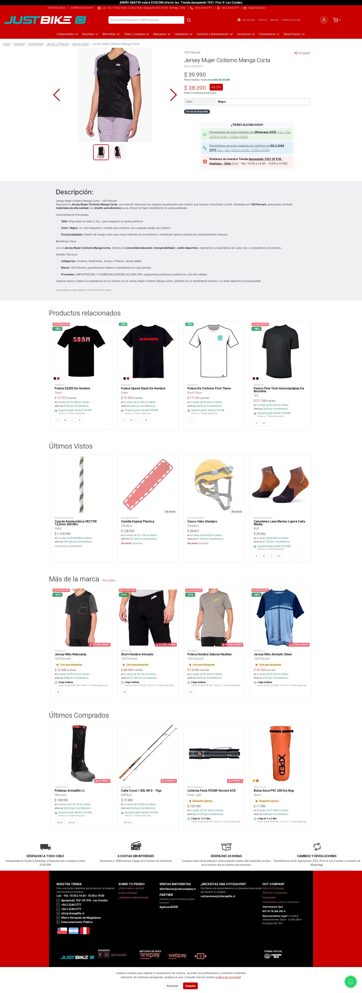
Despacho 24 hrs (291, 20)
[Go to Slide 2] (117, 152)
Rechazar (172, 985)
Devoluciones (269, 897)
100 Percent (192, 52)
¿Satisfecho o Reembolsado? (133, 897)
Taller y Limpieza (134, 34)
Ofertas (262, 20)
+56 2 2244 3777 (230, 7)
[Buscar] (188, 20)
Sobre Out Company (273, 888)
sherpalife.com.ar (82, 7)
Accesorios (244, 34)
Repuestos (159, 34)
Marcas (274, 20)
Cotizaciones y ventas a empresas (280, 902)
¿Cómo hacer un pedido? (131, 888)
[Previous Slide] (56, 95)
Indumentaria (267, 34)
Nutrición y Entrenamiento (213, 34)
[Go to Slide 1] (101, 152)
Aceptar (190, 985)
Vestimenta (181, 34)
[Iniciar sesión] (324, 20)
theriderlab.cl (57, 7)
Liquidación (248, 20)
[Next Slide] (173, 95)
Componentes (65, 34)
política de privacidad (228, 977)
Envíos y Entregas (127, 892)
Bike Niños (109, 34)
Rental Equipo (292, 34)
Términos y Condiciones (274, 892)
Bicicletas (88, 34)
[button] (115, 95)
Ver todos (108, 580)
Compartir (304, 53)
